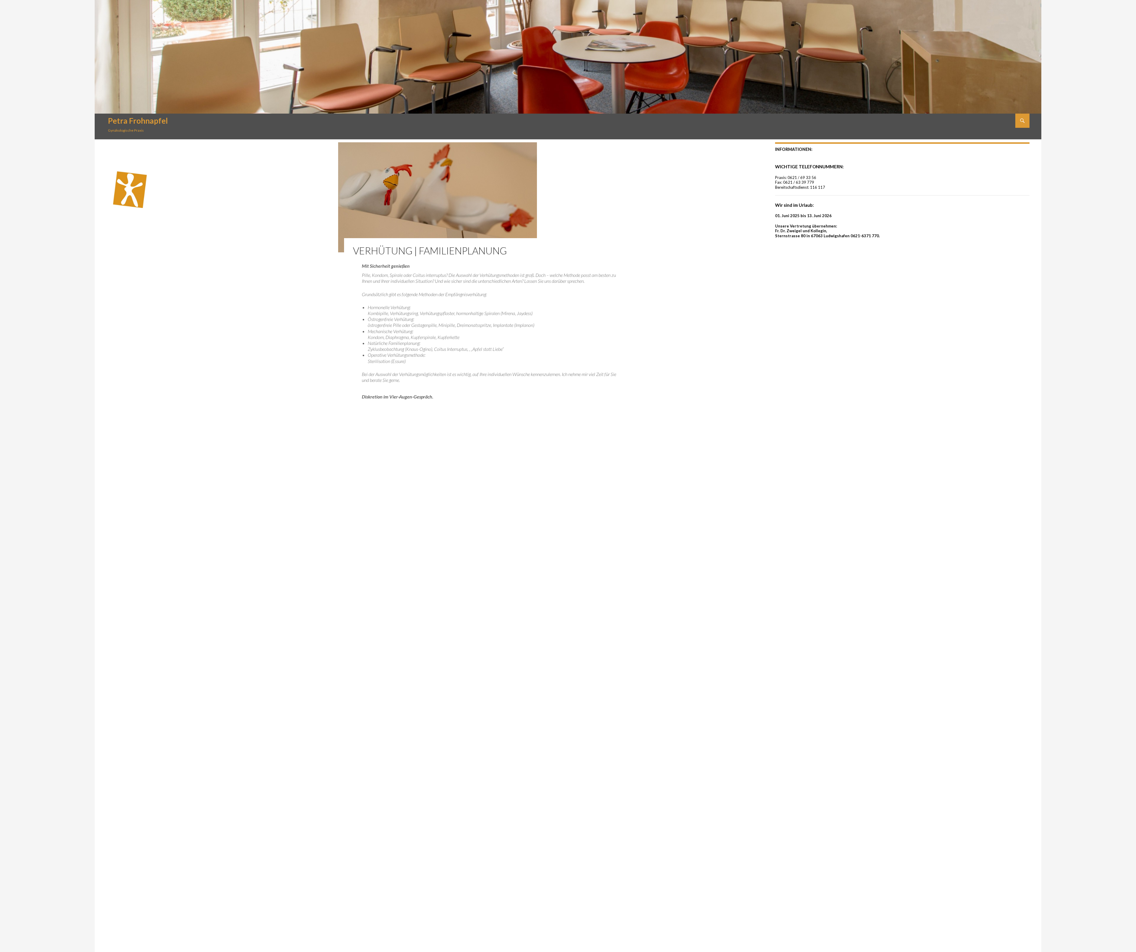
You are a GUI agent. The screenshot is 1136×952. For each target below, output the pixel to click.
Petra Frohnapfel (138, 120)
